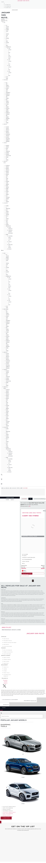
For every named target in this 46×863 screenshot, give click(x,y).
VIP (1, 710)
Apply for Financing (8, 150)
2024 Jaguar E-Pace (9, 67)
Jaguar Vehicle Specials (7, 128)
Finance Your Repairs (7, 183)
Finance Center (7, 146)
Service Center (7, 172)
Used (11, 488)
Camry (21, 488)
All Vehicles (6, 488)
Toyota (18, 488)
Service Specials (7, 132)
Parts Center (7, 186)
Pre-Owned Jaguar (7, 101)
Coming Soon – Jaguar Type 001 (7, 33)
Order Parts (7, 189)
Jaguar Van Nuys (23, 0)
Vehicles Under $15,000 (7, 110)
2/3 (29, 506)
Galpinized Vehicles (8, 135)
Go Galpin (6, 427)
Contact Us (10, 242)
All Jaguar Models (7, 27)
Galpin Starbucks (10, 228)
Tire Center (7, 201)
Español (4, 707)
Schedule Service (8, 166)
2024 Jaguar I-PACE (9, 61)
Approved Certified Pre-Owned (8, 96)
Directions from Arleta (10, 246)
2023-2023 (14, 488)
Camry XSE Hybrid (30, 516)
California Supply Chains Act (10, 238)
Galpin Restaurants (8, 225)
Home (2, 488)
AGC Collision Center (8, 197)
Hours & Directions (8, 207)
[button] (4, 250)
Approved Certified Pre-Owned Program (8, 115)
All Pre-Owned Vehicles (7, 84)
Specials (5, 124)
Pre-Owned (6, 309)
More (7, 234)
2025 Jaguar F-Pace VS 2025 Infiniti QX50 (9, 53)
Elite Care (7, 78)
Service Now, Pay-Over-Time (7, 177)
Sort (30, 498)
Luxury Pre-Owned (7, 105)
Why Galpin (7, 211)
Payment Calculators (8, 155)
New (4, 22)
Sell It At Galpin (7, 217)
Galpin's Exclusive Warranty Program (8, 139)
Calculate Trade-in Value (9, 806)
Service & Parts (5, 162)
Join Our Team (7, 222)
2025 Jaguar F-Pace (9, 73)
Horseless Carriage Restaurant (10, 232)
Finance (5, 142)
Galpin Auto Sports (7, 193)
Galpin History (7, 214)
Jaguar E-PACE (7, 40)
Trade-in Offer (7, 121)
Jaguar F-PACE (7, 44)
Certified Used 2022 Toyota (31, 512)
